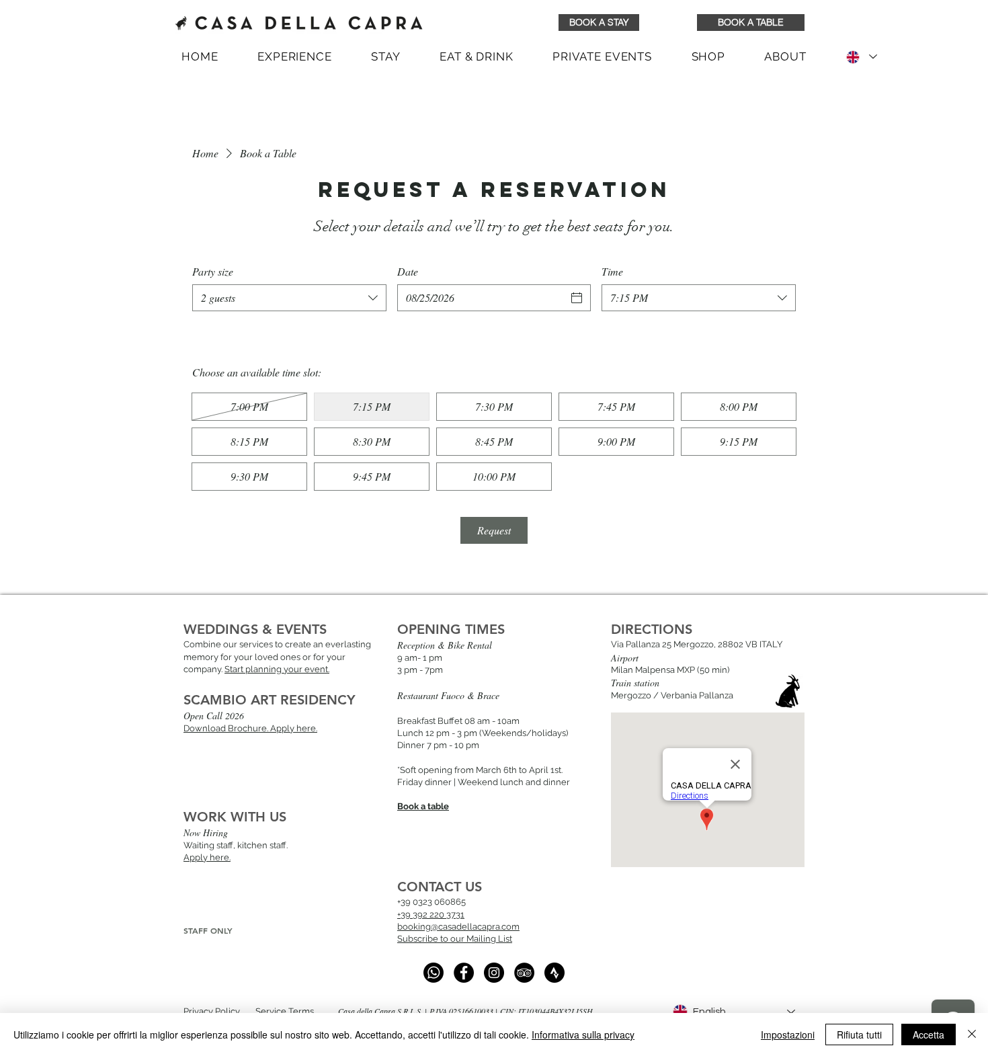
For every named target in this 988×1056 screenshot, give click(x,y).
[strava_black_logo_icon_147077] (554, 973)
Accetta (928, 1034)
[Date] (577, 298)
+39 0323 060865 (431, 902)
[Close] (972, 1034)
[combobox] (289, 297)
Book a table (423, 806)
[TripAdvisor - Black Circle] (524, 973)
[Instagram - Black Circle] (494, 973)
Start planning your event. (276, 669)
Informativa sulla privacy (583, 1034)
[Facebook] (464, 973)
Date (407, 271)
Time (612, 271)
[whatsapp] (433, 973)
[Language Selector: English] (861, 56)
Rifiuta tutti (859, 1034)
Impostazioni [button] (788, 1034)
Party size (212, 271)
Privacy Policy (211, 1011)
